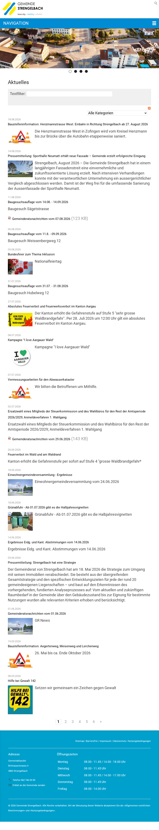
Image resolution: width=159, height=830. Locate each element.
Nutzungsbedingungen (139, 741)
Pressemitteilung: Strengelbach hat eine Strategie (42, 562)
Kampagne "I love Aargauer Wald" (31, 340)
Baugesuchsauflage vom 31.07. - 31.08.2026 (38, 286)
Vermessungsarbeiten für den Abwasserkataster (41, 379)
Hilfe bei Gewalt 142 (22, 681)
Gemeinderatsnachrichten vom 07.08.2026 (41, 219)
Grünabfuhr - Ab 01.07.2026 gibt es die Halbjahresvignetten (48, 507)
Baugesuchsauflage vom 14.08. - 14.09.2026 (38, 202)
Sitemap (79, 741)
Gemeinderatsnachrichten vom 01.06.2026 (37, 613)
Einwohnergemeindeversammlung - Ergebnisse (40, 475)
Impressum (105, 741)
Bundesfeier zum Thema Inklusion (31, 254)
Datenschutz (119, 741)
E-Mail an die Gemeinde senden (29, 785)
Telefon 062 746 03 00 (24, 780)
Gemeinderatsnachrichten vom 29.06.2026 (41, 439)
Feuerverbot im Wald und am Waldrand (34, 454)
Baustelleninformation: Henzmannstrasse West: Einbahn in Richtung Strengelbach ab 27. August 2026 (78, 124)
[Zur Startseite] (21, 9)
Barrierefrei (92, 741)
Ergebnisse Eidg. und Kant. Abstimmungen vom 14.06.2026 (48, 542)
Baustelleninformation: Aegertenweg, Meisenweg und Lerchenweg (53, 646)
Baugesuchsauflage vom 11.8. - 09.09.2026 (37, 234)
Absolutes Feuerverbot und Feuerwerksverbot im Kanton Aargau (52, 306)
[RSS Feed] (149, 109)
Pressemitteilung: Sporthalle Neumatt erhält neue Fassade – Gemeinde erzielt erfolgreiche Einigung (76, 156)
